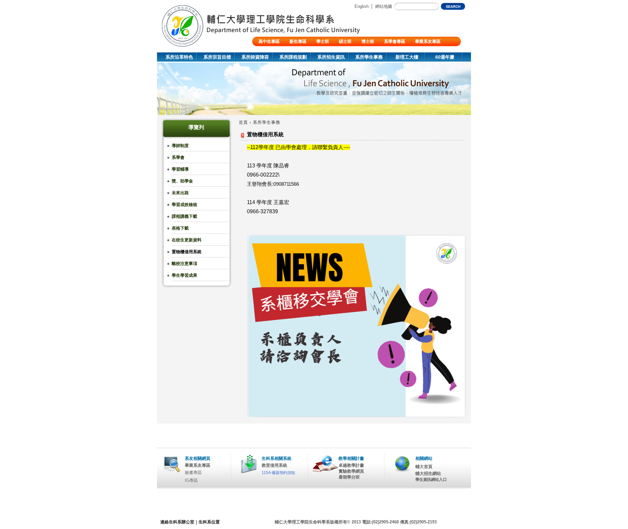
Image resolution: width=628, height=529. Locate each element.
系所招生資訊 (331, 57)
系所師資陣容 (255, 57)
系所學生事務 (369, 57)
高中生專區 (269, 41)
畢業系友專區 (428, 41)
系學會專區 (394, 41)
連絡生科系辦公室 (177, 522)
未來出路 (180, 192)
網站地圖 (383, 6)
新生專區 (297, 41)
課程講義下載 (184, 216)
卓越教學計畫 (351, 465)
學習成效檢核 (184, 204)
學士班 (322, 41)
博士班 (367, 41)
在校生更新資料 (186, 239)
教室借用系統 (274, 465)
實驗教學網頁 (351, 471)
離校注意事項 (184, 263)
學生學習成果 (184, 275)
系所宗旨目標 (217, 57)
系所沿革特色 (179, 57)
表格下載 (180, 228)
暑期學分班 (349, 477)
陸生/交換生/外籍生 (276, 50)
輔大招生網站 (428, 473)
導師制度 (180, 145)
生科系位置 (209, 522)
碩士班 (345, 41)
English (362, 6)
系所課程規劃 (293, 57)
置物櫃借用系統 (186, 251)
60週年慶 (444, 57)
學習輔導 (180, 169)
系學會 (178, 157)
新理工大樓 (406, 57)
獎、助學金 (182, 181)
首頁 (243, 122)
